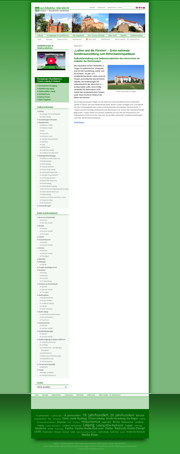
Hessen (41, 237)
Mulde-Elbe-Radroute (49, 180)
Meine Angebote (45, 99)
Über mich (112, 35)
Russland (42, 270)
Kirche (116, 422)
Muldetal (44, 142)
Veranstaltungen (45, 206)
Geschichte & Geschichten (50, 314)
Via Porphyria (46, 203)
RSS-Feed (92, 39)
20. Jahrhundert (122, 415)
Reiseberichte (44, 122)
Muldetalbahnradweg (49, 186)
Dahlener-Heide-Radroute (50, 158)
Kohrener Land (46, 136)
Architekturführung (48, 342)
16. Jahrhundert (42, 415)
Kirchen (41, 248)
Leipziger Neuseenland (49, 139)
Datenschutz (62, 39)
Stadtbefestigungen (46, 331)
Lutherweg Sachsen (48, 178)
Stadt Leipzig (46, 117)
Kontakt (49, 39)
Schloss (122, 432)
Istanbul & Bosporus (48, 375)
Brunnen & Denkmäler (47, 217)
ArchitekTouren (44, 94)
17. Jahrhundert (56, 416)
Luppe (128, 425)
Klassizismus (127, 422)
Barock (140, 415)
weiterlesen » (79, 122)
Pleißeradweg (46, 194)
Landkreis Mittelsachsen (53, 426)
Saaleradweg (103, 432)
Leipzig (43, 264)
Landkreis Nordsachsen (49, 153)
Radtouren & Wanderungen (51, 356)
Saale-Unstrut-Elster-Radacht (86, 432)
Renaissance (47, 432)
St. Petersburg (46, 281)
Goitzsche (44, 133)
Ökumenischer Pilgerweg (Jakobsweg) (54, 189)
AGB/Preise (105, 39)
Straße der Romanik (135, 431)
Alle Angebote (78, 35)
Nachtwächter (46, 353)
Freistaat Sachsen (47, 167)
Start (39, 39)
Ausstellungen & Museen (48, 120)
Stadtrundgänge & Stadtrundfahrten (52, 339)
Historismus (91, 421)
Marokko (42, 259)
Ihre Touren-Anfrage (96, 35)
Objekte (123, 35)
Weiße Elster (45, 147)
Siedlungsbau (44, 295)
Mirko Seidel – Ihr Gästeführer (127, 39)
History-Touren (44, 97)
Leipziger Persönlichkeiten (50, 114)
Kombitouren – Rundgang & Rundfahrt (51, 349)
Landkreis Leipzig (47, 150)
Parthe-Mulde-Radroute (50, 192)
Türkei (41, 370)
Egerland (44, 367)
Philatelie (42, 262)
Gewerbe (61, 422)
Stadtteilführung (47, 358)
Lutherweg (138, 426)
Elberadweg (57, 419)
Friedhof (142, 419)
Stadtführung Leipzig (46, 88)
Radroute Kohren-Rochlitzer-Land (53, 197)
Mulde (50, 428)
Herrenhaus (76, 422)
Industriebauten (45, 239)
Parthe (69, 428)
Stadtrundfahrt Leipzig (47, 91)
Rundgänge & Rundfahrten (58, 35)
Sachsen (44, 220)
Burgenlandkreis (47, 298)
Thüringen (45, 234)
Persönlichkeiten (47, 317)
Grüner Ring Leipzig (48, 169)
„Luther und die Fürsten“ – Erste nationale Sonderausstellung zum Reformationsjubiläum (104, 52)
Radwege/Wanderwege (47, 156)
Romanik (65, 432)
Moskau (44, 273)
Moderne (40, 428)
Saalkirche (114, 432)
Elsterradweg (46, 164)
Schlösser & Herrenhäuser (48, 284)
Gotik (69, 422)
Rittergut (57, 432)
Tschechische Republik (47, 364)
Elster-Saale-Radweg (74, 418)
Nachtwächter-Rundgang (48, 86)
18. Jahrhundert (72, 415)
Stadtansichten (136, 35)
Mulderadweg (46, 183)
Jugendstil (106, 422)
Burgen (41, 226)
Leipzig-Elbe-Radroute (49, 172)
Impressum (77, 39)
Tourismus (45, 320)
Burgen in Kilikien (47, 372)
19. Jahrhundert (95, 414)
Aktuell (40, 35)
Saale (43, 144)
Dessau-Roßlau (46, 300)
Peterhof (44, 275)
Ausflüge (44, 345)
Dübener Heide (46, 128)
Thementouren (46, 361)
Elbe (42, 131)
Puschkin (44, 278)
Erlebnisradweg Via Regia (122, 418)
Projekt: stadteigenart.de (48, 267)
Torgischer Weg (46, 200)
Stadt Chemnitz (47, 309)
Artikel (41, 111)
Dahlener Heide (47, 125)
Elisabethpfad (46, 161)
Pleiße (109, 428)
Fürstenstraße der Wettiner (46, 422)
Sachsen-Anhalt (47, 223)
